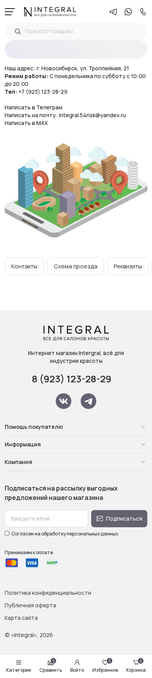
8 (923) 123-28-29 (71, 378)
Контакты (24, 266)
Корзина (136, 666)
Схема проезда (75, 266)
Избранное (105, 666)
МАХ (42, 123)
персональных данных (92, 533)
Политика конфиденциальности (48, 592)
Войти (77, 670)
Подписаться (124, 518)
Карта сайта (21, 617)
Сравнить (50, 666)
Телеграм (49, 107)
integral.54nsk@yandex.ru (92, 115)
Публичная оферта (30, 605)
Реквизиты (128, 266)
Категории (18, 670)
